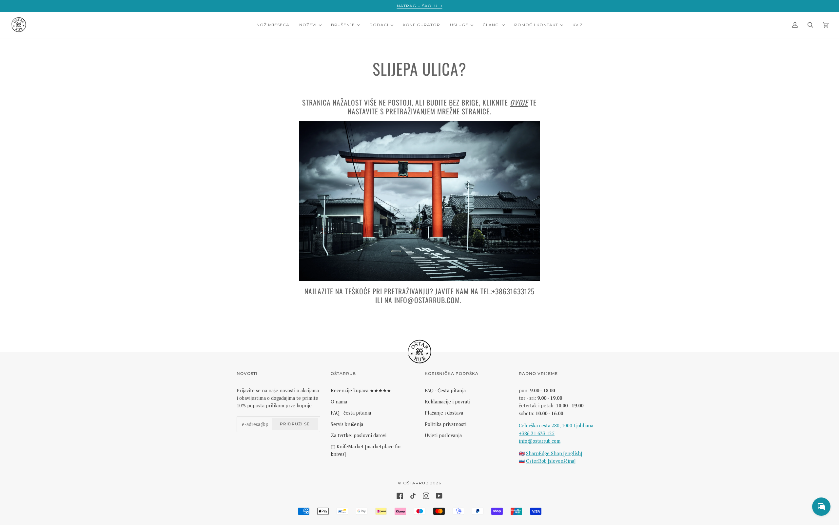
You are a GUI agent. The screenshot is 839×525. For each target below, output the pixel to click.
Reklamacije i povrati (447, 402)
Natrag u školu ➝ (419, 5)
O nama (339, 402)
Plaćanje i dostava (444, 413)
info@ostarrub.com (427, 300)
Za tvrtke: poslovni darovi (358, 435)
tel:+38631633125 (507, 291)
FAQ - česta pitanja (351, 413)
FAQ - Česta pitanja (445, 390)
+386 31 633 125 (537, 433)
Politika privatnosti (445, 424)
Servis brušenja (347, 424)
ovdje (519, 102)
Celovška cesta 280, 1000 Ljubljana (556, 425)
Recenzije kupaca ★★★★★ (361, 390)
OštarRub (416, 482)
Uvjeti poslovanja (443, 435)
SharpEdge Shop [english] (554, 453)
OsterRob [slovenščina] (551, 461)
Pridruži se (295, 423)
